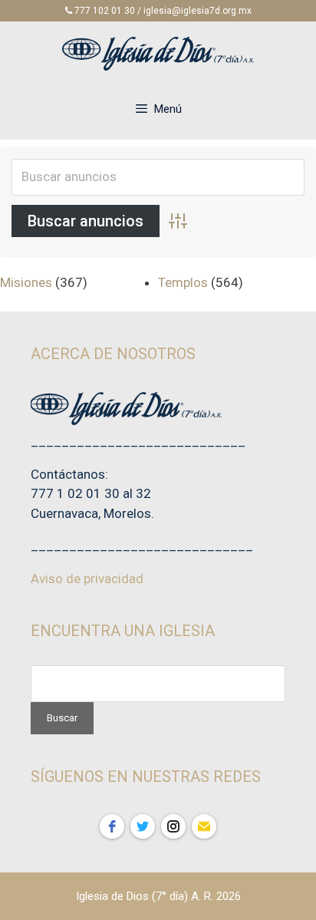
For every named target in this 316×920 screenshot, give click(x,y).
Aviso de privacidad (87, 578)
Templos (183, 282)
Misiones (26, 282)
